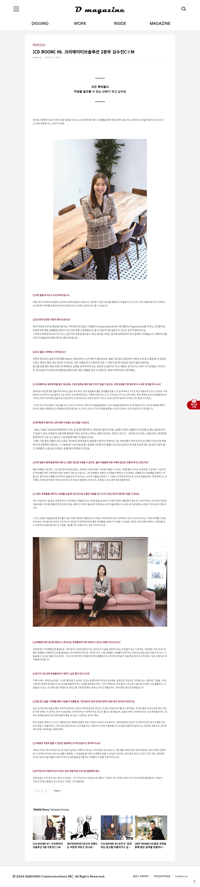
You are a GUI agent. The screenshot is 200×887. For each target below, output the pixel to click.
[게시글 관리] (46, 791)
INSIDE (120, 23)
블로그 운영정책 (140, 876)
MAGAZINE (160, 23)
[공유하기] (42, 791)
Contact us (181, 876)
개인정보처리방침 (161, 876)
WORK (80, 23)
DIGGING (40, 23)
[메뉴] (16, 9)
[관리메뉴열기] (194, 881)
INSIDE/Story (39, 44)
